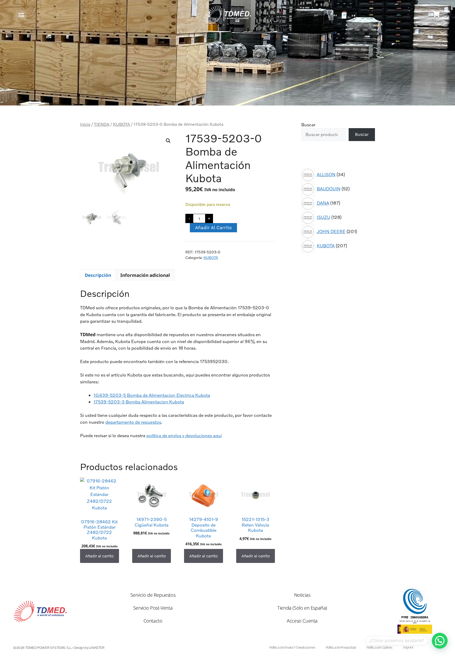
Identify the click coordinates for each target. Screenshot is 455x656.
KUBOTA (121, 124)
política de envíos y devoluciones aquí (184, 435)
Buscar (308, 124)
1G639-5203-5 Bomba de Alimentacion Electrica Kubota (151, 395)
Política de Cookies (379, 647)
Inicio (85, 124)
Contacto (153, 621)
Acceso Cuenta (302, 621)
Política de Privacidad (341, 647)
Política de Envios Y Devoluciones (292, 647)
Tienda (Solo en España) (302, 608)
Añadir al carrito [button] (99, 555)
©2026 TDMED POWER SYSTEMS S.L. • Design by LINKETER (59, 647)
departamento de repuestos (133, 422)
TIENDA (101, 124)
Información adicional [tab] (145, 275)
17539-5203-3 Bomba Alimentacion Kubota (138, 401)
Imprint (408, 647)
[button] (21, 15)
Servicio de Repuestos (153, 595)
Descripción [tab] (98, 275)
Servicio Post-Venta (152, 608)
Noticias (302, 595)
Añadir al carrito (213, 227)
